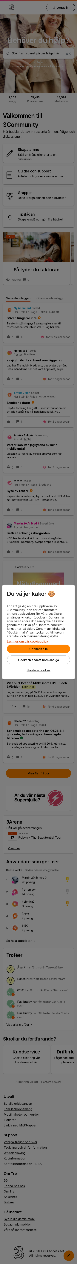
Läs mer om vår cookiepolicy (27, 641)
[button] (38, 670)
